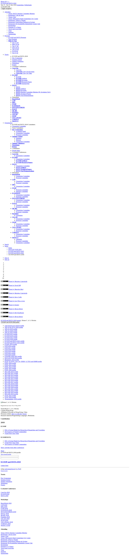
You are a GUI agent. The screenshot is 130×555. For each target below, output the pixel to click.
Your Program (12, 39)
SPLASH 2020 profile (11, 387)
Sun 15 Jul (15, 42)
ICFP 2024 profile (10, 354)
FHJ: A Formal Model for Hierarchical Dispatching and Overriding (25, 430)
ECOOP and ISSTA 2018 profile (10, 322)
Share (2, 451)
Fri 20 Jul (15, 51)
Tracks (7, 54)
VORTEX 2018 (5, 524)
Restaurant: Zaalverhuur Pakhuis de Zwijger (21, 22)
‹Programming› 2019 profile (13, 399)
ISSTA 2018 (4, 496)
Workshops (15, 63)
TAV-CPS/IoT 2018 (7, 522)
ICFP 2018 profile (10, 349)
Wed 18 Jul (15, 48)
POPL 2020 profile (10, 363)
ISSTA (18, 87)
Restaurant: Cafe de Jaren (16, 15)
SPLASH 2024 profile (11, 394)
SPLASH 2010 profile (11, 372)
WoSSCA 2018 (5, 525)
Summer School (17, 59)
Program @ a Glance (14, 27)
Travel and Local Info (14, 29)
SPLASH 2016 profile (11, 380)
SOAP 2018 (4, 520)
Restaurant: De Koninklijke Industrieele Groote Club (24, 24)
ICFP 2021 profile (10, 353)
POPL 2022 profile (10, 365)
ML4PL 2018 (5, 515)
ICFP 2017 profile (10, 348)
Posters (14, 65)
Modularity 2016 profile (12, 360)
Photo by (18, 281)
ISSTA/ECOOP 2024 (14, 249)
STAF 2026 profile (10, 397)
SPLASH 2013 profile (11, 375)
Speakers (18, 138)
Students (11, 32)
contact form (4, 465)
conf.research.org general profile (14, 325)
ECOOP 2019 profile (11, 336)
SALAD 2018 (5, 518)
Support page (4, 470)
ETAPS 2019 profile (11, 344)
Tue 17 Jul (15, 46)
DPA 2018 (4, 506)
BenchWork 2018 (6, 503)
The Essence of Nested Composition (15, 432)
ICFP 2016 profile (10, 346)
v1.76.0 (18, 469)
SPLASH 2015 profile (11, 378)
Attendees (19, 239)
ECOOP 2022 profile (11, 337)
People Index (16, 150)
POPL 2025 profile (10, 368)
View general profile (6, 454)
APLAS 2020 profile (11, 331)
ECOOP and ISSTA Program (17, 37)
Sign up (7, 259)
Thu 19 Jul (15, 49)
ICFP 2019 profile (10, 351)
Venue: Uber (12, 17)
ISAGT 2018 (5, 513)
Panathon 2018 (5, 517)
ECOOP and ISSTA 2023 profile (14, 343)
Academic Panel (21, 131)
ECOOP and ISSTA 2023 (16, 251)
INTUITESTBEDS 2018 (8, 512)
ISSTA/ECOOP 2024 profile (13, 358)
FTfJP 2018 (4, 508)
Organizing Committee (19, 126)
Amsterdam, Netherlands (24, 5)
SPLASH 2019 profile (11, 385)
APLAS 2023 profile (11, 332)
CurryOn (18, 70)
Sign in (7, 258)
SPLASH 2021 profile (11, 389)
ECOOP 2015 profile (11, 334)
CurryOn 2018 (5, 492)
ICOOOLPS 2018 (6, 510)
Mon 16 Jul (15, 44)
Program (7, 36)
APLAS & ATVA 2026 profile (14, 327)
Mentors (18, 140)
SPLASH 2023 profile (11, 392)
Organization (8, 123)
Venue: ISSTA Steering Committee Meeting (21, 13)
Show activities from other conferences (12, 447)
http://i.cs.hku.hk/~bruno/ (19, 414)
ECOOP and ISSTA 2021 (16, 253)
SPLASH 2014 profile (11, 377)
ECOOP (18, 77)
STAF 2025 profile (10, 395)
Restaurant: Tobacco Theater (17, 20)
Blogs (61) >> (5, 1)
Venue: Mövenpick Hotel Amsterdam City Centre (23, 19)
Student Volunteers (18, 61)
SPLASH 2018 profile (11, 384)
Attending (8, 12)
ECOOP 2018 (5, 494)
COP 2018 (4, 505)
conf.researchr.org (9, 469)
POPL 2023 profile (10, 366)
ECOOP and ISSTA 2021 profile (14, 341)
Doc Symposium (17, 58)
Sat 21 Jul (15, 53)
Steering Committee (22, 191)
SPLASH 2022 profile (11, 390)
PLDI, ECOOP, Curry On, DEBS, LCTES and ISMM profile (23, 361)
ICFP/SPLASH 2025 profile (13, 356)
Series (10, 248)
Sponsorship (12, 34)
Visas (10, 30)
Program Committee (22, 135)
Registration (12, 25)
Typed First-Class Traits (12, 433)
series (18, 320)
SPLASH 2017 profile (11, 382)
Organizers (19, 215)
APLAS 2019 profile (11, 329)
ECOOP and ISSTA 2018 (8, 320)
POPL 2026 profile (10, 370)
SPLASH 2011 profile (11, 373)
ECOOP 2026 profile (11, 339)
